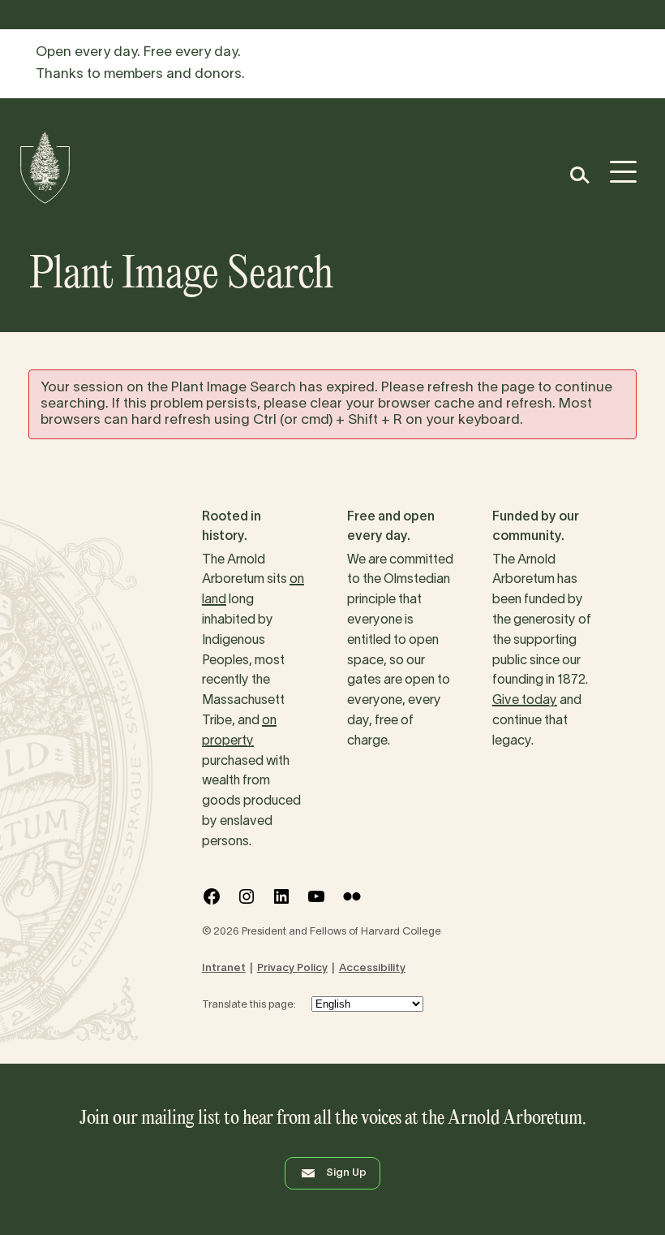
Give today (524, 700)
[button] (578, 175)
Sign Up (346, 1173)
